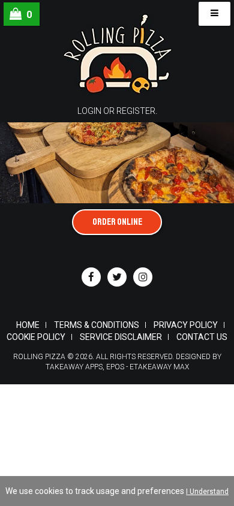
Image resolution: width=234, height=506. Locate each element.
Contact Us (201, 337)
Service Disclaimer (121, 337)
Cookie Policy (36, 337)
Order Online (117, 222)
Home (28, 325)
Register (135, 111)
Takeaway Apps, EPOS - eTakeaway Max (117, 367)
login (89, 111)
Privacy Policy (186, 325)
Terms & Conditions (96, 325)
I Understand (207, 491)
